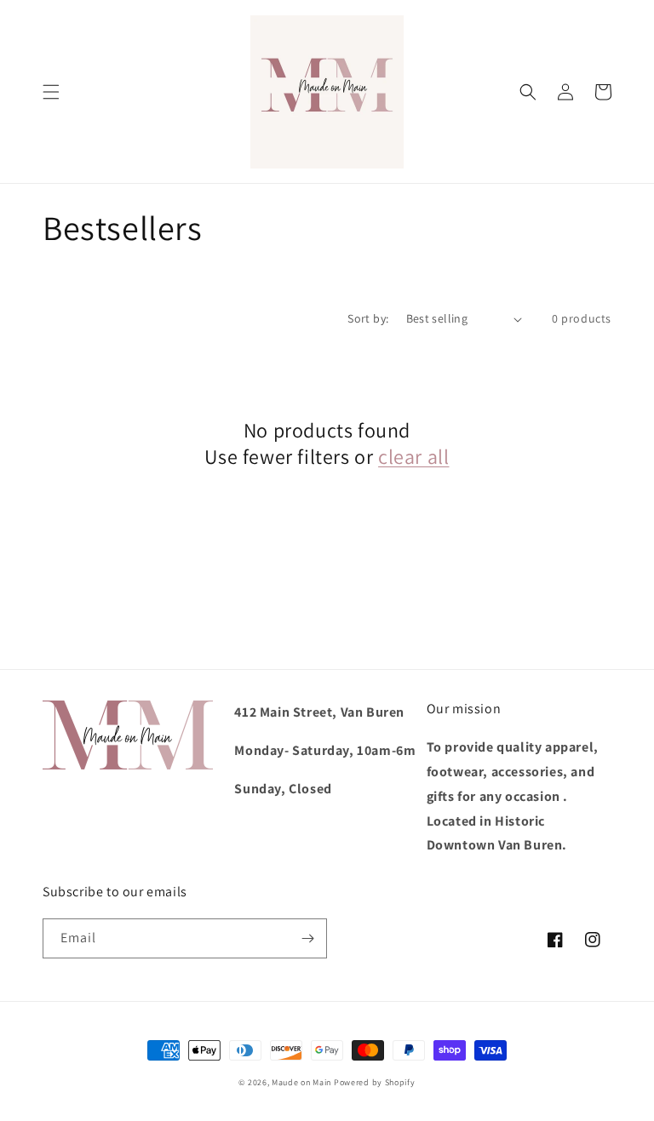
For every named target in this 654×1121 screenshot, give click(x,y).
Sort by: (367, 318)
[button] (51, 92)
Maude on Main (301, 1082)
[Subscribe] (307, 938)
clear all (413, 456)
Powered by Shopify (375, 1082)
